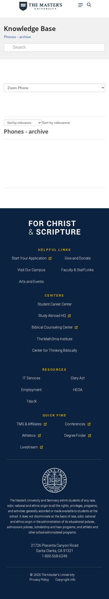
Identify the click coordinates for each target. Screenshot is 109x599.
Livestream (29, 447)
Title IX (31, 401)
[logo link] (39, 6)
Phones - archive (17, 37)
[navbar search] (90, 5)
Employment (31, 390)
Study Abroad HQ (52, 316)
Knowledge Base (30, 28)
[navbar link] (82, 5)
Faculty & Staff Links (77, 270)
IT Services (31, 378)
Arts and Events (31, 282)
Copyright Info (65, 579)
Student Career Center (55, 304)
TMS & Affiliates (29, 424)
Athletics (29, 435)
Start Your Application (29, 258)
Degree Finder (75, 435)
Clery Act (78, 378)
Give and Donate (77, 258)
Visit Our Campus (31, 270)
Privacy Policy (39, 579)
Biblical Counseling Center (52, 327)
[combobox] (56, 123)
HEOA (77, 390)
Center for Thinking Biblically (54, 350)
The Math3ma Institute (54, 339)
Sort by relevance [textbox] (56, 123)
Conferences (75, 424)
